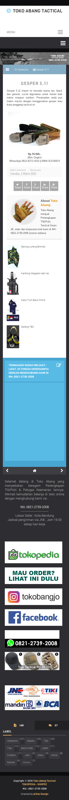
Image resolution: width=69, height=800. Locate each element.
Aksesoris (35, 170)
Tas (46, 740)
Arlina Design (40, 794)
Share (27, 187)
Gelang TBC (27, 326)
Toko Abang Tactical (37, 11)
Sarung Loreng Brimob (33, 246)
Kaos (40, 755)
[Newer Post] (7, 471)
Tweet (18, 187)
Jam (27, 755)
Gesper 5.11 (34, 83)
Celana (26, 762)
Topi (9, 748)
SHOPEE (42, 784)
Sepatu (31, 740)
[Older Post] (62, 471)
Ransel (11, 762)
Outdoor (11, 755)
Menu (11, 32)
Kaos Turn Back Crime (33, 300)
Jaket (45, 748)
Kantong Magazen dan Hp (35, 273)
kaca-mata (27, 748)
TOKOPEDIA (28, 784)
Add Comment (18, 170)
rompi (54, 755)
